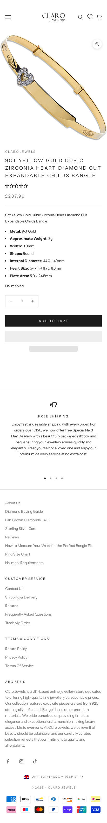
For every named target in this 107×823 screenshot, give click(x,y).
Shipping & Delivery (21, 597)
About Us (13, 503)
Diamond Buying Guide (24, 511)
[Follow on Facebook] (7, 761)
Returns (11, 605)
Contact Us (14, 588)
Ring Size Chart (17, 554)
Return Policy (16, 648)
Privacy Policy (16, 657)
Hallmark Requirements (24, 562)
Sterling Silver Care (20, 528)
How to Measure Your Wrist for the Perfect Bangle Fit (48, 545)
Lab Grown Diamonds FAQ (27, 520)
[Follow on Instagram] (21, 761)
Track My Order (17, 622)
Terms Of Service (19, 665)
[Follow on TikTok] (34, 761)
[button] (16, 186)
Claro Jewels (20, 152)
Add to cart (53, 321)
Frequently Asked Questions (28, 614)
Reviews (12, 537)
